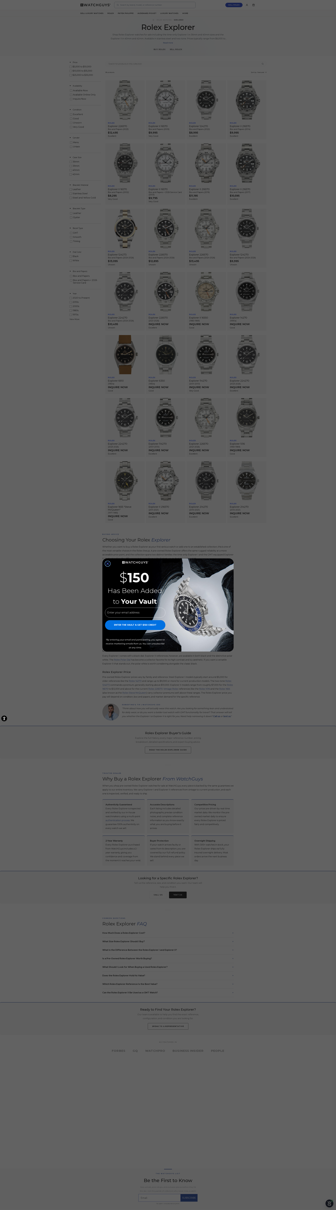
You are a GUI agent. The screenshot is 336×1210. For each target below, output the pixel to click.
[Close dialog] (107, 563)
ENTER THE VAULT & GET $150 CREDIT (135, 625)
